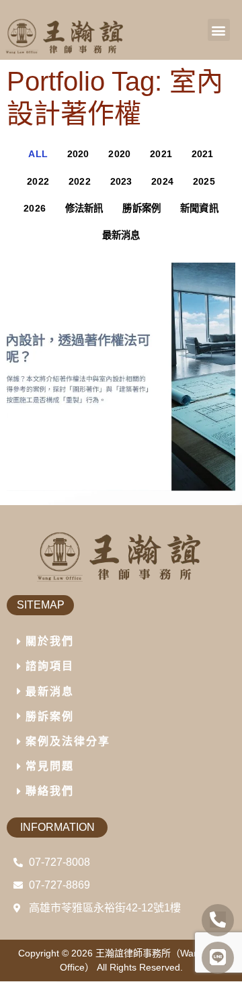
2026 (35, 208)
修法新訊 (84, 208)
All (38, 153)
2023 (121, 181)
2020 (78, 153)
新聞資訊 (199, 208)
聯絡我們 (50, 791)
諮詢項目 (50, 666)
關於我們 (50, 641)
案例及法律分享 (68, 741)
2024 (162, 181)
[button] (219, 30)
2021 (161, 153)
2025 (204, 181)
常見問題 (50, 766)
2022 (38, 181)
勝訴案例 (141, 208)
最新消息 (121, 235)
